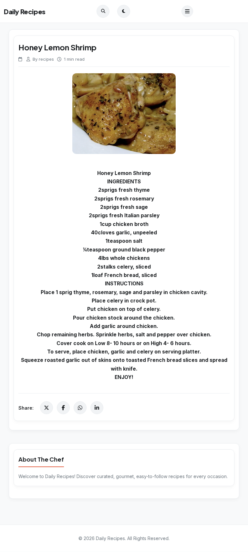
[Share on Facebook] (63, 407)
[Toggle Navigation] (187, 11)
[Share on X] (46, 407)
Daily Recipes (25, 11)
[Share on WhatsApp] (80, 407)
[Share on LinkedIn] (96, 407)
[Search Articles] (103, 11)
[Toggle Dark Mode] (123, 11)
